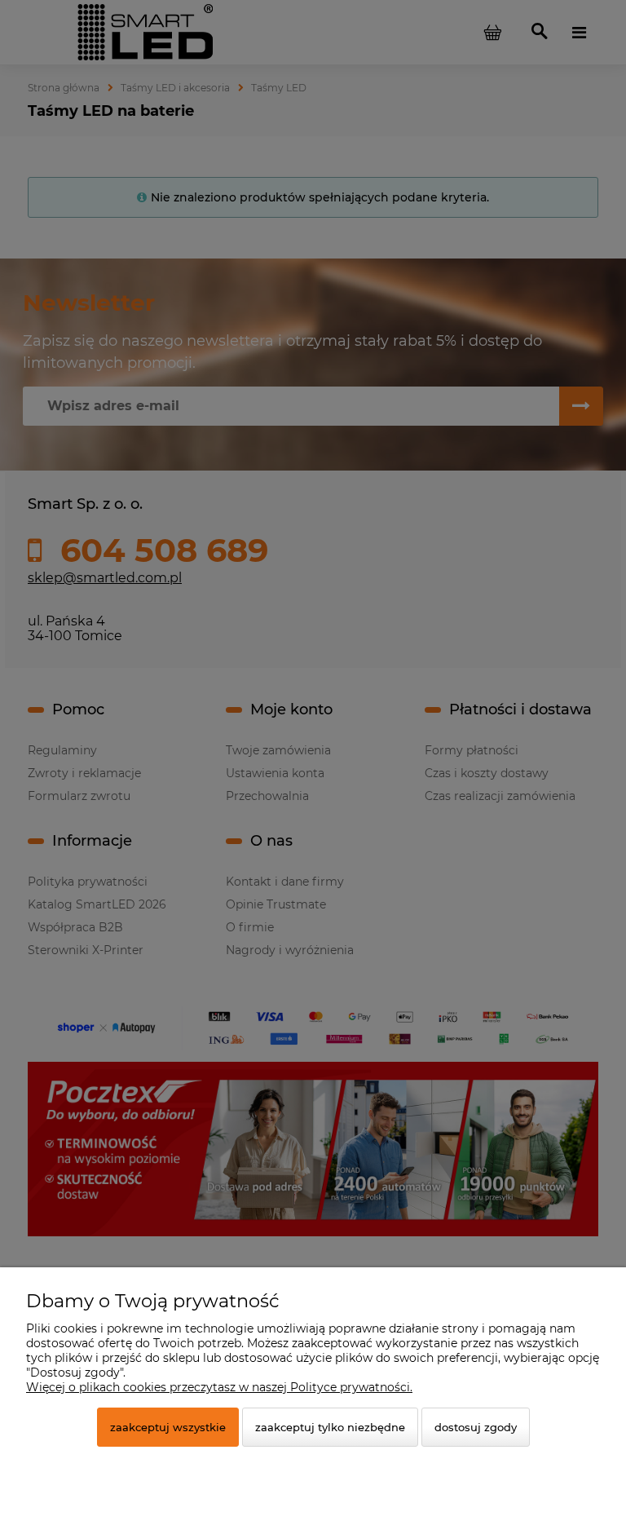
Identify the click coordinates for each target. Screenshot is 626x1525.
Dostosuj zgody (475, 1427)
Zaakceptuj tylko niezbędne (330, 1427)
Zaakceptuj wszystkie (168, 1427)
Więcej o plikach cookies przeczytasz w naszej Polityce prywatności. (219, 1387)
